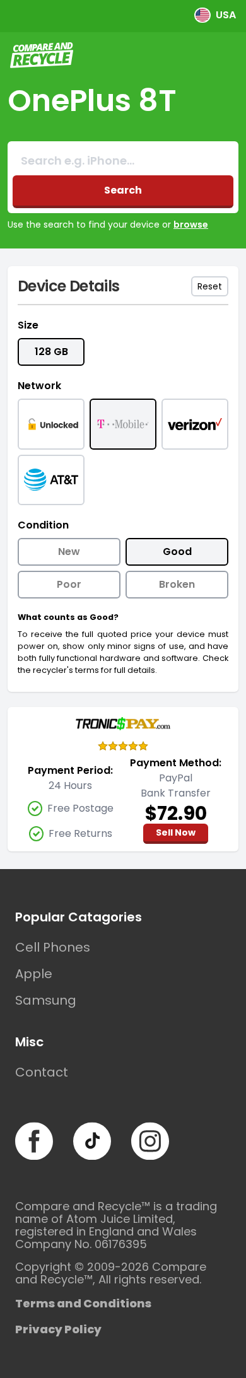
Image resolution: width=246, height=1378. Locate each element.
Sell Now (176, 832)
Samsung (45, 1000)
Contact (41, 1072)
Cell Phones (52, 947)
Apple (33, 974)
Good (177, 551)
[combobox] (123, 160)
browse (190, 224)
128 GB (51, 351)
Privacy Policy (58, 1329)
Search (123, 190)
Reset (209, 286)
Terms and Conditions (83, 1303)
